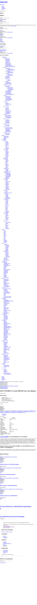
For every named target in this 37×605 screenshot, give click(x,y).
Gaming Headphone (7, 359)
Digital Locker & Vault (7, 297)
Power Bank (6, 346)
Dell (4, 118)
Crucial (7, 202)
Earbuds (5, 344)
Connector (5, 305)
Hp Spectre (7, 109)
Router (5, 299)
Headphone (5, 322)
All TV (5, 368)
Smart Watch (6, 341)
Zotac (7, 167)
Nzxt (6, 145)
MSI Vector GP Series (9, 128)
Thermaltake (8, 189)
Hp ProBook (8, 113)
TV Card (5, 338)
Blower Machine (6, 353)
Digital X (7, 254)
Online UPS (6, 244)
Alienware (7, 119)
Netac (7, 207)
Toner (5, 273)
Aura (6, 180)
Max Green (7, 186)
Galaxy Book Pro (8, 115)
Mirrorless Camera (6, 283)
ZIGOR (7, 247)
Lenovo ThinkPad (8, 98)
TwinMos (7, 219)
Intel (6, 162)
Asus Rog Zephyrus (11, 89)
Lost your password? (3, 19)
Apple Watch (8, 82)
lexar (6, 216)
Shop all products (10, 37)
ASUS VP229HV (4, 436)
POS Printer (6, 271)
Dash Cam (5, 284)
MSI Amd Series (8, 131)
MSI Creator (8, 129)
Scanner (5, 276)
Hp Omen (7, 107)
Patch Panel (5, 312)
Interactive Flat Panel (7, 265)
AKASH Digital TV (7, 373)
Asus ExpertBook (8, 93)
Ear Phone (5, 343)
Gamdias (7, 142)
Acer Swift (7, 105)
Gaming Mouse (6, 358)
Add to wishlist (2, 408)
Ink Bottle (5, 275)
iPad (6, 78)
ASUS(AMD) (8, 174)
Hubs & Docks (6, 332)
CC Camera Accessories (7, 296)
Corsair (7, 182)
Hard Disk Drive (6, 168)
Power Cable (6, 331)
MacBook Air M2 (10, 72)
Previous (1, 498)
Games (5, 362)
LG (4, 238)
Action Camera (6, 279)
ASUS (5, 84)
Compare (1, 459)
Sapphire (7, 166)
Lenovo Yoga (8, 100)
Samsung (5, 114)
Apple (5, 67)
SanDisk (7, 194)
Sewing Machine (6, 365)
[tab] (19, 414)
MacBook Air (8, 70)
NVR (5, 295)
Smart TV (5, 370)
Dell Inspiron (8, 122)
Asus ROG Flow (10, 87)
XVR (5, 294)
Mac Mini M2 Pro (10, 75)
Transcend (7, 197)
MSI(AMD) (7, 177)
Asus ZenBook (8, 91)
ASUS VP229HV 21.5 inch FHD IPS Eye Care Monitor (18, 410)
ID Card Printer (6, 270)
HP (4, 106)
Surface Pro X (8, 61)
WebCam (5, 328)
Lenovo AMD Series (9, 99)
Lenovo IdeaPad (8, 97)
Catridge (5, 274)
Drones (5, 350)
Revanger (7, 147)
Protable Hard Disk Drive (8, 192)
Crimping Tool (6, 308)
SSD (4, 220)
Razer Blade (8, 125)
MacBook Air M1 (10, 71)
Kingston (7, 215)
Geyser (5, 367)
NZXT (7, 156)
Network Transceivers (7, 310)
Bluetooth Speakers (7, 327)
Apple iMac (7, 76)
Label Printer (6, 272)
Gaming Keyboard (7, 357)
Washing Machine (6, 366)
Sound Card (6, 336)
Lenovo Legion (8, 96)
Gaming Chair (6, 354)
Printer (5, 268)
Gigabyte (7, 143)
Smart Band (5, 342)
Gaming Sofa (6, 355)
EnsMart (7, 249)
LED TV (5, 369)
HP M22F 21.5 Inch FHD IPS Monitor (7, 474)
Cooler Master (8, 181)
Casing (5, 140)
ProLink (7, 255)
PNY (6, 165)
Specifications (4, 414)
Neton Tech (3, 2)
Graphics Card (6, 158)
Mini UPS (5, 258)
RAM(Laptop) (6, 212)
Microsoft (5, 57)
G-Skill (7, 203)
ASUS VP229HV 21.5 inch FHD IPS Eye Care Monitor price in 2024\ (21, 411)
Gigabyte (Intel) (8, 176)
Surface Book (8, 58)
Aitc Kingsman (8, 222)
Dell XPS (7, 121)
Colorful (7, 160)
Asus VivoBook (8, 92)
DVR (5, 293)
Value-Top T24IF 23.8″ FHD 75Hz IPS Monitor (9, 464)
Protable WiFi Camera (7, 288)
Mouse (5, 321)
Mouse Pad (5, 324)
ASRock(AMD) (8, 173)
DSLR (5, 281)
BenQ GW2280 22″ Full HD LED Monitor (8, 485)
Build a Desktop (6, 136)
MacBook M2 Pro (10, 69)
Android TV (6, 371)
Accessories (5, 319)
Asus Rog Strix (10, 88)
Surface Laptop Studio (9, 65)
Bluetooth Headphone (7, 323)
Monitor (5, 138)
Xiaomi (5, 132)
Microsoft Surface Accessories (10, 66)
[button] (1, 30)
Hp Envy (7, 108)
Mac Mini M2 (10, 74)
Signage (5, 266)
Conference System (7, 263)
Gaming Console (6, 361)
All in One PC (6, 137)
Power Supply (6, 178)
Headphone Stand (6, 326)
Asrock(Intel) (8, 172)
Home (1, 381)
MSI (4, 126)
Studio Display (8, 77)
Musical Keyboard (6, 349)
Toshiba (7, 170)
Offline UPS (6, 251)
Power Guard (8, 256)
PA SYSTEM (6, 264)
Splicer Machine (6, 307)
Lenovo (5, 95)
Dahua (5, 233)
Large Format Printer (7, 269)
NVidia (7, 164)
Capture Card (6, 337)
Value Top (7, 148)
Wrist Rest (5, 325)
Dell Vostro (7, 123)
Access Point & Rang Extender (8, 300)
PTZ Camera (6, 291)
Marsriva (7, 250)
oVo (6, 146)
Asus (5, 381)
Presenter (5, 334)
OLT (4, 306)
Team (6, 210)
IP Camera (5, 289)
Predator (7, 103)
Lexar (7, 206)
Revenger (7, 188)
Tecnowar (7, 246)
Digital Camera (6, 280)
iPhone (7, 81)
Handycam (5, 282)
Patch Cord (5, 304)
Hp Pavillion (8, 111)
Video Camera (6, 285)
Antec (7, 141)
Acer (4, 101)
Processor (5, 190)
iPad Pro (9, 80)
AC (4, 364)
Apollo (7, 248)
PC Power (7, 257)
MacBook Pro (8, 68)
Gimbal (5, 351)
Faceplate (5, 311)
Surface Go (7, 62)
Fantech (7, 152)
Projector (5, 262)
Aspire (7, 104)
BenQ (1, 483)
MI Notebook (8, 133)
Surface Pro (7, 59)
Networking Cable (6, 303)
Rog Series (7, 86)
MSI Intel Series (8, 130)
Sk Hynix (7, 218)
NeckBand (5, 345)
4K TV (5, 372)
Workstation (6, 315)
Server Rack (6, 316)
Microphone (6, 333)
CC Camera (5, 290)
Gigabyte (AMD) (8, 175)
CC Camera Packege (7, 292)
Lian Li (7, 154)
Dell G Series (8, 120)
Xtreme (7, 157)
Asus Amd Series (8, 85)
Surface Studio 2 (8, 64)
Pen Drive (5, 339)
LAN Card (5, 302)
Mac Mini (7, 73)
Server (5, 314)
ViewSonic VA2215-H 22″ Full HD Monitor (8, 495)
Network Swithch (6, 301)
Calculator (5, 352)
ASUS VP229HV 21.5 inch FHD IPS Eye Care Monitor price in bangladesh (17, 412)
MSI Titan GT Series (9, 127)
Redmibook (7, 134)
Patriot (7, 208)
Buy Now (1, 407)
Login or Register (2, 562)
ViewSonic (5, 241)
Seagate (7, 169)
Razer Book (7, 124)
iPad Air (9, 79)
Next (0, 508)
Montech (7, 187)
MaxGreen (7, 155)
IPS (4, 260)
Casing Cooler (6, 149)
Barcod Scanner (6, 277)
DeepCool (7, 151)
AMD (7, 191)
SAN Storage (6, 318)
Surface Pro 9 (8, 60)
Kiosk (5, 267)
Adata (7, 193)
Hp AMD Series (8, 112)
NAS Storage (6, 317)
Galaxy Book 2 (8, 116)
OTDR (5, 309)
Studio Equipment (6, 348)
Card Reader (6, 330)
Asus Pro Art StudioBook (10, 94)
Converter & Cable (7, 329)
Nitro (6, 102)
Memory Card (6, 335)
